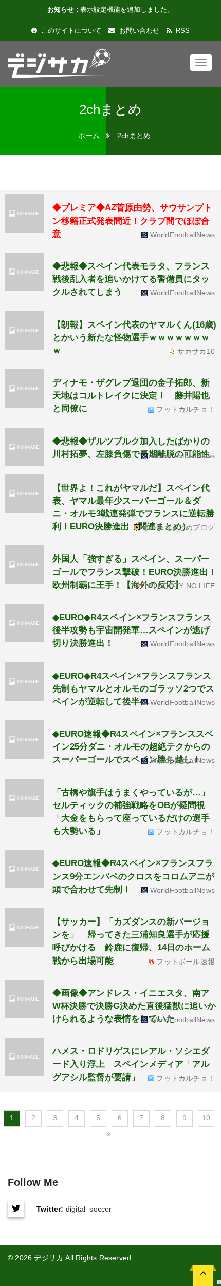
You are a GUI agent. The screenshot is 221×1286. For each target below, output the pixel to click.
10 (206, 1118)
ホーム (89, 135)
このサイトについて (70, 30)
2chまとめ (134, 135)
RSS (182, 30)
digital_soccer (89, 1209)
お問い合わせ (138, 30)
